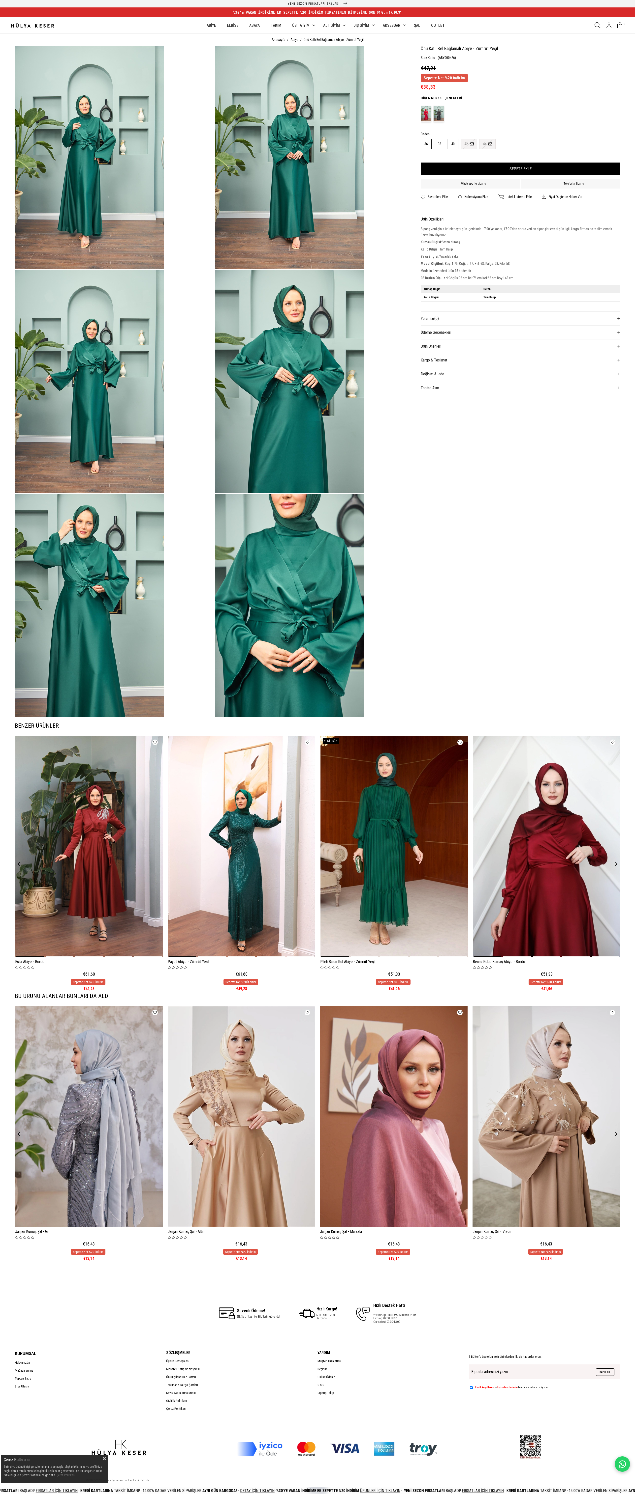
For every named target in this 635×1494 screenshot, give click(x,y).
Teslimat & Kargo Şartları (182, 1385)
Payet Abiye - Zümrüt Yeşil (188, 962)
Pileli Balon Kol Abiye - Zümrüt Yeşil (347, 962)
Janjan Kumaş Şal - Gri (32, 1231)
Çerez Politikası (176, 1409)
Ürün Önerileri (431, 346)
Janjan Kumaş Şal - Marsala (341, 1231)
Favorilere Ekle (155, 742)
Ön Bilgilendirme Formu (181, 1377)
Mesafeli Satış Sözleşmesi (183, 1369)
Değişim (322, 1369)
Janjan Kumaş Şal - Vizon (492, 1231)
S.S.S (321, 1385)
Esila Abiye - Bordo (29, 962)
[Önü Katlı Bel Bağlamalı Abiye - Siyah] (439, 114)
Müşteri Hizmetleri (329, 1361)
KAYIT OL (605, 1372)
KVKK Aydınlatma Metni (181, 1393)
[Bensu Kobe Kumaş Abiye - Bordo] (546, 846)
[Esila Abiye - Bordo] (89, 846)
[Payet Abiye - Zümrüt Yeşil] (241, 846)
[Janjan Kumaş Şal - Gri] (89, 1116)
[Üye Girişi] (608, 25)
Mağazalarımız (24, 1370)
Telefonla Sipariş (574, 183)
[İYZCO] (337, 1449)
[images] (118, 1451)
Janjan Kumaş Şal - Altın (186, 1231)
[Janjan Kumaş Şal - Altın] (241, 1116)
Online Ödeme (326, 1377)
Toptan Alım (430, 388)
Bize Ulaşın (22, 1386)
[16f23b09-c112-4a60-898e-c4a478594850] (530, 1447)
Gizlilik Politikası (177, 1401)
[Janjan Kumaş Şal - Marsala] (394, 1116)
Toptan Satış (23, 1378)
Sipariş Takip (326, 1393)
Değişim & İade (432, 374)
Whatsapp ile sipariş (473, 183)
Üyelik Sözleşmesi (177, 1361)
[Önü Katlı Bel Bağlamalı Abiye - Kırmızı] (426, 114)
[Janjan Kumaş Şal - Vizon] (546, 1116)
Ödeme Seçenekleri (436, 332)
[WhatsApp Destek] (622, 1464)
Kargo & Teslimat (434, 360)
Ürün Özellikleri (432, 219)
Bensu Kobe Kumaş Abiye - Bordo (499, 962)
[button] (30, 956)
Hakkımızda (22, 1362)
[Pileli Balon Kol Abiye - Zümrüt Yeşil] (394, 846)
